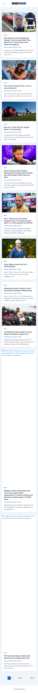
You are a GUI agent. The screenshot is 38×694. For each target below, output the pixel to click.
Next (32, 678)
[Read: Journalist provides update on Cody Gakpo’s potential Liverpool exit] (19, 316)
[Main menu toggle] (3, 3)
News (5, 35)
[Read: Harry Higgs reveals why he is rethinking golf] (19, 248)
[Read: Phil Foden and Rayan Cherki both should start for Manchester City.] (19, 582)
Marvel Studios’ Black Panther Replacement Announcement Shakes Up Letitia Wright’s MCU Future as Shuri (18, 174)
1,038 (19, 678)
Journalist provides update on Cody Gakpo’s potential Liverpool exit (18, 333)
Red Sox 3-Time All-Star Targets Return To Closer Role (16, 128)
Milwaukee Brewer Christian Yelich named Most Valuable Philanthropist (18, 289)
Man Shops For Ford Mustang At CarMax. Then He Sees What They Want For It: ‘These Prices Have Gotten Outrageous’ (17, 41)
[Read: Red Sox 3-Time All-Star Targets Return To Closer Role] (19, 111)
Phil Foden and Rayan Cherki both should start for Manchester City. (17, 657)
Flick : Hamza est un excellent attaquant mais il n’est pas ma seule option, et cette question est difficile (18, 221)
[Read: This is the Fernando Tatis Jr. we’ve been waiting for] (19, 70)
